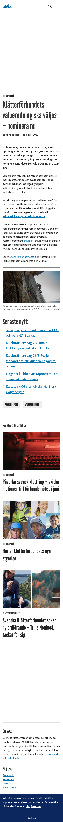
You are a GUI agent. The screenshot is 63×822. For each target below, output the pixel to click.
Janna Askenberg (11, 134)
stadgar (28, 240)
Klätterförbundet (11, 613)
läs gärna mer (33, 806)
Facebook (8, 775)
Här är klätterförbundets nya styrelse (27, 555)
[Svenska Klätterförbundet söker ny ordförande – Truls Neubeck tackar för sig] (31, 589)
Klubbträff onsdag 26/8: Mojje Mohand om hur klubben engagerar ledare (31, 361)
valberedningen (32, 404)
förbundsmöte (11, 404)
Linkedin (7, 783)
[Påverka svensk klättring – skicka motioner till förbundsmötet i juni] (31, 451)
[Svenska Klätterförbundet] (7, 6)
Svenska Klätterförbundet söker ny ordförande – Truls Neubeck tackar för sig (29, 627)
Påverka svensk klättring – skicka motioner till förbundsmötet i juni (31, 485)
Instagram (8, 779)
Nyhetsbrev (9, 787)
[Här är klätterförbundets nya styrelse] (31, 520)
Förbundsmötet (10, 96)
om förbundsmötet (23, 256)
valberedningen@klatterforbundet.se (24, 216)
